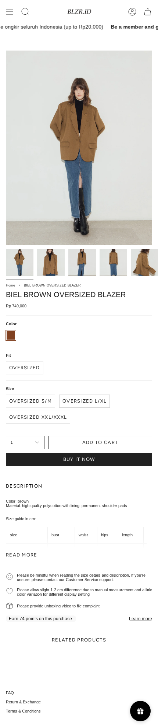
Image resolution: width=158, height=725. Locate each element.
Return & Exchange (23, 702)
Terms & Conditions (23, 711)
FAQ (10, 693)
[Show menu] (9, 11)
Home (10, 285)
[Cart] (147, 11)
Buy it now (79, 459)
